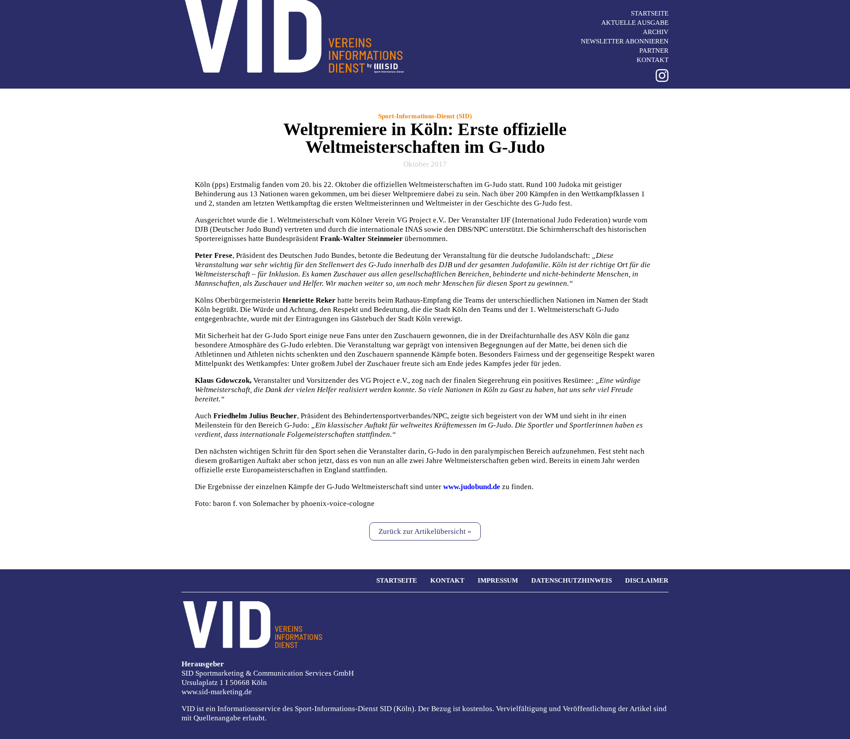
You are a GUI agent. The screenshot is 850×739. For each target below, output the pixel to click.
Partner (653, 50)
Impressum (498, 580)
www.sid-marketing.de (217, 692)
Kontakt (652, 59)
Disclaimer (646, 580)
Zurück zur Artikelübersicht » (425, 531)
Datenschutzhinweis (571, 580)
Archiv (655, 31)
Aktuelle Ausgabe (634, 22)
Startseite (649, 13)
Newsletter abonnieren (624, 41)
